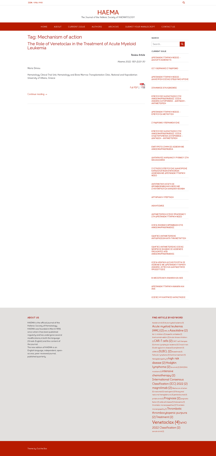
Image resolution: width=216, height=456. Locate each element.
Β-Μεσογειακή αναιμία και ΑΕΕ (167, 278)
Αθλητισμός (157, 206)
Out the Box (42, 448)
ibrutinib (175, 367)
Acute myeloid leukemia (174, 323)
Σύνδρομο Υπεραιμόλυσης (165, 123)
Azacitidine (179, 330)
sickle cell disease (166, 402)
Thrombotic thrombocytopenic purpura (169, 413)
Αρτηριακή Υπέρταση (162, 197)
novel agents (169, 392)
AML (166, 331)
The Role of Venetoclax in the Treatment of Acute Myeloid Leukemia (81, 45)
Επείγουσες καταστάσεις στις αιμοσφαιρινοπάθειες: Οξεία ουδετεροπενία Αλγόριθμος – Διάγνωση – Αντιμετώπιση (167, 134)
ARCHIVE (113, 26)
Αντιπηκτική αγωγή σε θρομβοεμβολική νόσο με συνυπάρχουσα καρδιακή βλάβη (168, 186)
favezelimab (177, 352)
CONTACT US (168, 26)
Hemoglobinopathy (160, 359)
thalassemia (179, 402)
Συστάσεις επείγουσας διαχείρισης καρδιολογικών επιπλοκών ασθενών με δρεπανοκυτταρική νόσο (169, 172)
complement (178, 348)
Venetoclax (166, 422)
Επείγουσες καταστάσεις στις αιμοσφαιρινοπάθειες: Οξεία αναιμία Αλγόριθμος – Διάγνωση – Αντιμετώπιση (168, 99)
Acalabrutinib (158, 323)
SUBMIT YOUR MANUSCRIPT (140, 26)
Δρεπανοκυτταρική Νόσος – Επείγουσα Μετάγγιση (165, 113)
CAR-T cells (163, 341)
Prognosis (172, 398)
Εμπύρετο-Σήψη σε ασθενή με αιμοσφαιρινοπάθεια (167, 148)
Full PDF (134, 87)
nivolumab (159, 392)
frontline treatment (178, 355)
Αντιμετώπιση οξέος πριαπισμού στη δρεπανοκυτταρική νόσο (168, 215)
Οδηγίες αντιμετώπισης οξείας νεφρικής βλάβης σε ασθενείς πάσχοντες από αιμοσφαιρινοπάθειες (167, 250)
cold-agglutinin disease (163, 348)
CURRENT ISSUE (76, 26)
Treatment (164, 417)
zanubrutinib (158, 431)
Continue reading (37, 94)
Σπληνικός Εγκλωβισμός (164, 88)
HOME (44, 26)
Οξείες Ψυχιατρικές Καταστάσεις (168, 297)
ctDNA (155, 352)
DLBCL (165, 351)
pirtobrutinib (158, 399)
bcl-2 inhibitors (158, 334)
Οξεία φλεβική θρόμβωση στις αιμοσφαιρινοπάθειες (167, 226)
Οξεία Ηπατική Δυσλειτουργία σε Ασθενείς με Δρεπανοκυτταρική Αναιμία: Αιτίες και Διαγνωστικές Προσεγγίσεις (168, 266)
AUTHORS (97, 26)
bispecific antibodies (174, 334)
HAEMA (108, 12)
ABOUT (58, 26)
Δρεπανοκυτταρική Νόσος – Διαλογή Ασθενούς (165, 58)
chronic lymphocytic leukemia (166, 345)
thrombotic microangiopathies (164, 405)
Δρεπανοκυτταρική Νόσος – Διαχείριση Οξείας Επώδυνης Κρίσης (170, 78)
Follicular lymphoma (160, 355)
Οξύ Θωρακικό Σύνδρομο (164, 68)
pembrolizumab (180, 395)
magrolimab (162, 388)
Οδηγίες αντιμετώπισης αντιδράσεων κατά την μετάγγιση (168, 237)
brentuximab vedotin (160, 337)
